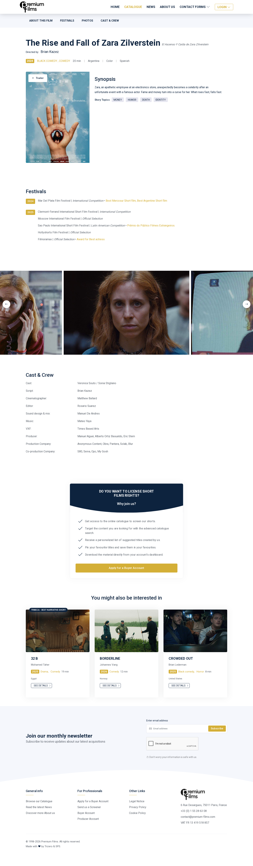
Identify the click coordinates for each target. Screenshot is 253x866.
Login (222, 7)
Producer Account (88, 819)
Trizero (48, 846)
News (151, 7)
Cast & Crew (110, 20)
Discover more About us (40, 813)
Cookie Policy (137, 813)
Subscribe (217, 728)
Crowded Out (181, 658)
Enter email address (157, 720)
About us (167, 7)
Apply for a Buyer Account (126, 568)
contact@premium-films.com (198, 816)
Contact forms (193, 7)
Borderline (110, 658)
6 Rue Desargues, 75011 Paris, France (204, 805)
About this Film (40, 20)
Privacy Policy (137, 807)
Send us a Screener (89, 807)
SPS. (58, 846)
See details (41, 685)
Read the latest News (39, 807)
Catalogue (133, 7)
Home (115, 7)
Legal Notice (136, 801)
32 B (34, 658)
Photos (87, 20)
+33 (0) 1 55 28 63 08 (194, 811)
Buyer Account (86, 813)
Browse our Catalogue (39, 801)
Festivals (67, 20)
